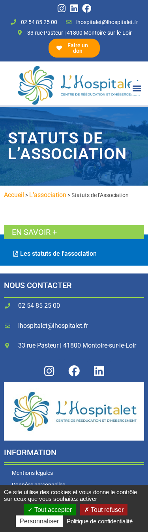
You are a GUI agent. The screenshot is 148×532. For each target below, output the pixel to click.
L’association (47, 195)
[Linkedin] (74, 8)
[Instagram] (61, 8)
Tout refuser (106, 509)
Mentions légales (32, 473)
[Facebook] (86, 8)
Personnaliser (39, 521)
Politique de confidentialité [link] (100, 521)
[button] (137, 88)
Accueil (14, 195)
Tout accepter (52, 509)
